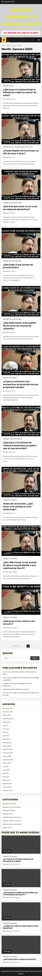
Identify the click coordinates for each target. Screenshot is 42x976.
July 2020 (6, 766)
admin (15, 572)
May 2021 (6, 732)
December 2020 (8, 749)
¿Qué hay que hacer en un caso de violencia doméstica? (20, 208)
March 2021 (6, 739)
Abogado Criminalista (10, 378)
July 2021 (6, 725)
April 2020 (6, 777)
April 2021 (6, 736)
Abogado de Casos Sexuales (12, 261)
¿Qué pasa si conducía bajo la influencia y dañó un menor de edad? (19, 92)
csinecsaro (17, 864)
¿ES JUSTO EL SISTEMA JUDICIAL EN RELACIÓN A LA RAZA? (18, 860)
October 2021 (7, 715)
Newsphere (33, 971)
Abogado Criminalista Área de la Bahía (21, 17)
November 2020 (8, 753)
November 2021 (8, 712)
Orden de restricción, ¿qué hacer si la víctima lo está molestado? (18, 506)
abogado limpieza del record (23, 147)
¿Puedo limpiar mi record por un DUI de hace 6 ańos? (21, 152)
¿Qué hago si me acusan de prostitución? (18, 266)
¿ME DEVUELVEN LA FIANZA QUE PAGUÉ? (16, 689)
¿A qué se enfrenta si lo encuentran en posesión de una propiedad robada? (20, 384)
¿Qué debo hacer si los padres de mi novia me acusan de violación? (19, 325)
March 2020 (6, 780)
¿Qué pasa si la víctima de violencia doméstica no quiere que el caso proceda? (19, 445)
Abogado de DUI (8, 86)
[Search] (39, 40)
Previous (16, 646)
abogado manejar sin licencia (12, 821)
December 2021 (8, 708)
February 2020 (7, 783)
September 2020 (8, 760)
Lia (14, 99)
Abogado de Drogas (9, 810)
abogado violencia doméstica (12, 202)
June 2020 (6, 770)
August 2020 (7, 763)
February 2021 (7, 742)
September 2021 (8, 718)
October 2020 (7, 756)
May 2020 (6, 773)
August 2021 (7, 722)
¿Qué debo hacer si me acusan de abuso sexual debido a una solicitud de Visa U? (20, 565)
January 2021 (7, 746)
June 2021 (6, 729)
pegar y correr (7, 827)
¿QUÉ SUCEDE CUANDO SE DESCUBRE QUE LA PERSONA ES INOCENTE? (20, 894)
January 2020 (7, 787)
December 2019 (8, 790)
